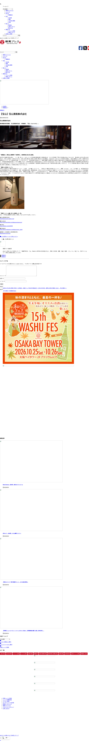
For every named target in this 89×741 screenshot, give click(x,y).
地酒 (61, 653)
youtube (9, 653)
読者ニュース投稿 (7, 698)
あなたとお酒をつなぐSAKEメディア (9, 735)
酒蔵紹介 (8, 59)
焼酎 (7, 63)
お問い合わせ (6, 708)
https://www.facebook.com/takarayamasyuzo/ (11, 222)
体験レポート (9, 76)
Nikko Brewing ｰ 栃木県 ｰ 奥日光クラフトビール (13, 484)
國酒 (36, 653)
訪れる (4, 57)
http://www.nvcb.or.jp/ (5, 233)
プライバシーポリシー (8, 707)
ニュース (5, 56)
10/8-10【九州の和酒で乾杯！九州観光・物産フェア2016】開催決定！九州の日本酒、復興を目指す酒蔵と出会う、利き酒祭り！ (35, 288)
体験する (5, 73)
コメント (3, 275)
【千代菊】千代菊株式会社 (9, 290)
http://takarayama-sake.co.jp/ (7, 218)
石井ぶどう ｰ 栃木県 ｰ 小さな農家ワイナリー (12, 533)
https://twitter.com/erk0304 (6, 226)
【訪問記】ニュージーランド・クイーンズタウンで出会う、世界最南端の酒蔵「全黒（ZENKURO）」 (23, 630)
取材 (30, 653)
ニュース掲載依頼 (7, 699)
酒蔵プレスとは (7, 54)
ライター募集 (6, 701)
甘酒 (7, 66)
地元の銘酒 (42, 653)
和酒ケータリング (7, 704)
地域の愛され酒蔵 (53, 653)
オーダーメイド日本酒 (8, 702)
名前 (2, 278)
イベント (16, 653)
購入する (8, 72)
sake (3, 653)
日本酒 (7, 62)
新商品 (7, 69)
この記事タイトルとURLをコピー (9, 236)
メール (2, 281)
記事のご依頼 (6, 78)
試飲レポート (9, 70)
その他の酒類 (9, 65)
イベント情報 (9, 75)
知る (4, 60)
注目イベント (75, 653)
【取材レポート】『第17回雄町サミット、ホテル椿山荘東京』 (15, 582)
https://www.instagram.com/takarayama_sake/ (11, 229)
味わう (4, 68)
